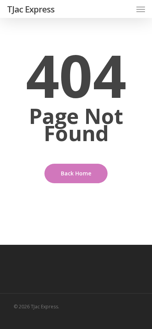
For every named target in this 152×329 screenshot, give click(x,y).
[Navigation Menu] (140, 9)
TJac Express (31, 9)
